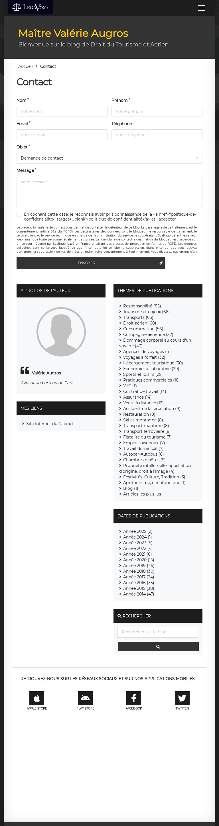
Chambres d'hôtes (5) (144, 459)
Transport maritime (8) (146, 425)
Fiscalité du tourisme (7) (147, 437)
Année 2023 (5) (138, 542)
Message (25, 170)
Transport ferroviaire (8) (147, 431)
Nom (22, 100)
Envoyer (86, 263)
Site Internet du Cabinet (50, 423)
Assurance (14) (137, 397)
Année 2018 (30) (139, 571)
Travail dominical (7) (143, 448)
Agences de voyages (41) (147, 351)
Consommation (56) (143, 328)
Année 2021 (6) (137, 554)
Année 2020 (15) (138, 559)
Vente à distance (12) (143, 402)
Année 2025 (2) (138, 531)
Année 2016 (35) (138, 582)
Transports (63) (138, 317)
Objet (22, 147)
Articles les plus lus (142, 494)
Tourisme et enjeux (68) (146, 311)
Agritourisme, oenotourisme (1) (154, 482)
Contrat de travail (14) (144, 391)
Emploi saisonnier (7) (144, 442)
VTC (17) (131, 385)
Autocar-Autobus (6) (143, 454)
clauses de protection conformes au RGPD (144, 244)
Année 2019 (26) (139, 565)
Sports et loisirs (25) (143, 374)
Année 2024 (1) (137, 537)
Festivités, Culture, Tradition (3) (154, 477)
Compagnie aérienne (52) (148, 334)
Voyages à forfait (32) (144, 357)
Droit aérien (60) (139, 323)
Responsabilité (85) (142, 306)
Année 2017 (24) (138, 577)
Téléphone (121, 123)
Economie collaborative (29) (151, 368)
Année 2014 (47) (138, 594)
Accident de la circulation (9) (152, 408)
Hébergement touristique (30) (153, 363)
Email (22, 123)
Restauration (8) (139, 414)
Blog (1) (130, 488)
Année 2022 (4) (138, 548)
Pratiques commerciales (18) (151, 380)
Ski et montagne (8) (143, 420)
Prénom (119, 100)
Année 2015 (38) (138, 588)
